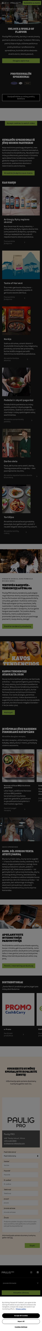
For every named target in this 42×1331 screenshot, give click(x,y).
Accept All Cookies (21, 1316)
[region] (21, 1314)
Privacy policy (21, 1309)
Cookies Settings (21, 1327)
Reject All (21, 1321)
